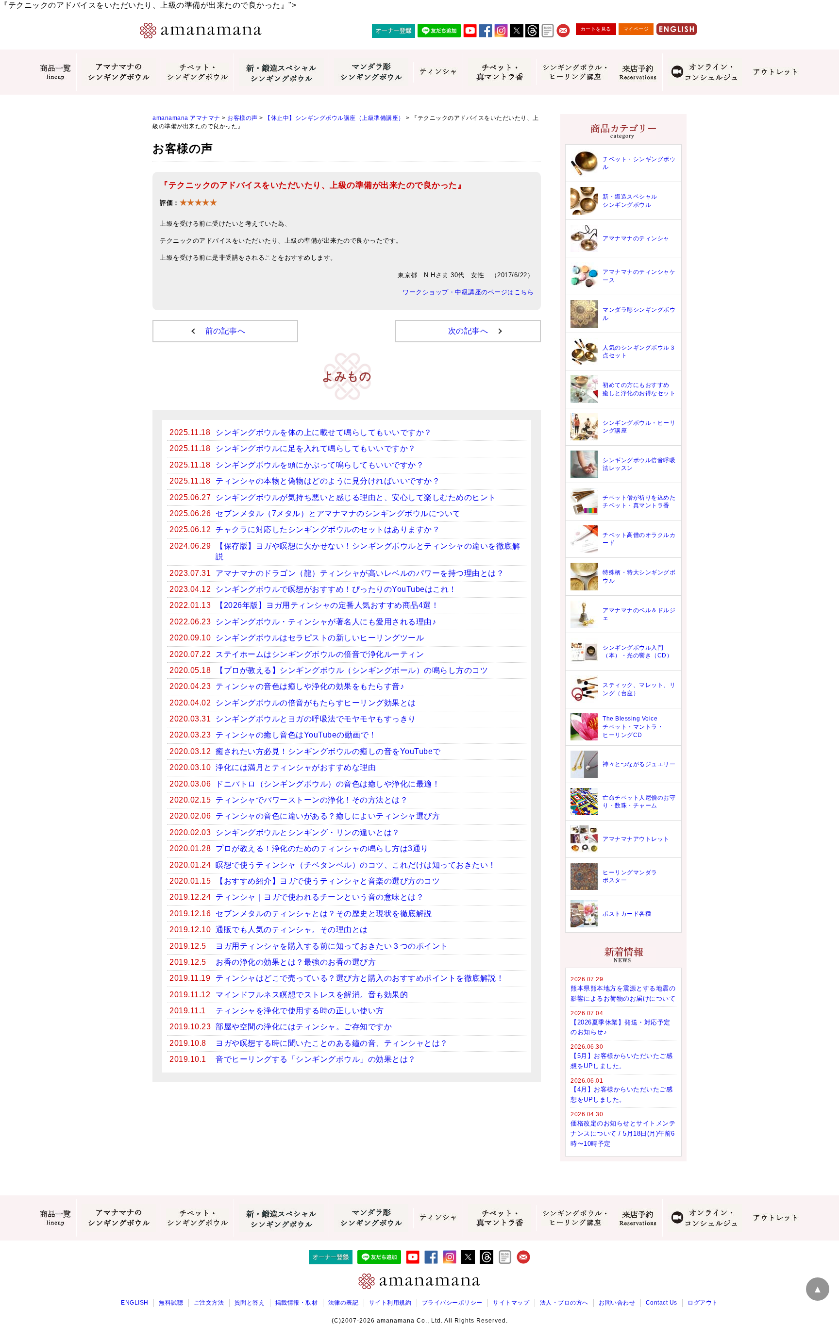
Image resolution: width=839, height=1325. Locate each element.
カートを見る (596, 29)
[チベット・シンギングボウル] (197, 72)
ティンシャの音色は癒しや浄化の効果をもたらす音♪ (310, 686)
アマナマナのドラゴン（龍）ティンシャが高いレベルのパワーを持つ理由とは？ (360, 573)
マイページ (636, 29)
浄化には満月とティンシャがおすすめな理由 (296, 767)
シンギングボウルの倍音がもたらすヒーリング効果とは (316, 703)
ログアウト (703, 1302)
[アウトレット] (775, 72)
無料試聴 (171, 1302)
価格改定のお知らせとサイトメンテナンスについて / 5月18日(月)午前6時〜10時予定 (623, 1133)
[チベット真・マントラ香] (499, 72)
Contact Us (661, 1302)
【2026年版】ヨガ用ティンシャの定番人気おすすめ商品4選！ (327, 605)
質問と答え (250, 1302)
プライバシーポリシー (452, 1302)
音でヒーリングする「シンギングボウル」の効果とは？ (316, 1059)
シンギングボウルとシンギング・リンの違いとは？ (308, 832)
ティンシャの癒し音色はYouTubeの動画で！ (296, 735)
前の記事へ (225, 331)
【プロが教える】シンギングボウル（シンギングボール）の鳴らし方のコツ (352, 670)
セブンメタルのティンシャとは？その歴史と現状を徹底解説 (324, 913)
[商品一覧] (55, 72)
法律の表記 (343, 1302)
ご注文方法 (209, 1302)
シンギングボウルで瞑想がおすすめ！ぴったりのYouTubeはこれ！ (336, 589)
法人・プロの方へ (564, 1302)
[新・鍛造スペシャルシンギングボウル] (281, 72)
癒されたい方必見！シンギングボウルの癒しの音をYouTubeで (328, 751)
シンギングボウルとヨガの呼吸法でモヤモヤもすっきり (316, 719)
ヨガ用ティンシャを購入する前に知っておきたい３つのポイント (332, 946)
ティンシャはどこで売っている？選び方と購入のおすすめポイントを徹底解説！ (360, 978)
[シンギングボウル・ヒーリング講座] (574, 72)
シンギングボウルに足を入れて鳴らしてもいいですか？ (316, 448)
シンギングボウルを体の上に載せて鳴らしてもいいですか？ (324, 432)
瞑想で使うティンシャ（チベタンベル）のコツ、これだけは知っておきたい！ (356, 865)
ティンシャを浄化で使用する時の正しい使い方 (300, 1010)
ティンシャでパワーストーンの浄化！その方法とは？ (312, 800)
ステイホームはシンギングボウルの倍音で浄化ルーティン (320, 654)
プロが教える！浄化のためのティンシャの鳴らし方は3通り (322, 848)
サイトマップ (511, 1302)
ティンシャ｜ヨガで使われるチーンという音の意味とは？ (320, 897)
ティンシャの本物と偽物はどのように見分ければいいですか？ (328, 481)
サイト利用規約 (390, 1302)
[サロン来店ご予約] (637, 72)
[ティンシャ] (438, 72)
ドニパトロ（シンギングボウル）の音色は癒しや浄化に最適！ (328, 784)
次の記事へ (468, 331)
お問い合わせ (617, 1302)
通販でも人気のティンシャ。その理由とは (292, 929)
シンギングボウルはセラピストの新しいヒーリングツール (320, 638)
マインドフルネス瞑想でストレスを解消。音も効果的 (312, 994)
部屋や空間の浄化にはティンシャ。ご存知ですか (304, 1027)
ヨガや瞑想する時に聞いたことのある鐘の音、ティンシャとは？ (332, 1043)
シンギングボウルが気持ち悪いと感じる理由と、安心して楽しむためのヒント (356, 497)
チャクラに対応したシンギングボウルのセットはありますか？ (328, 529)
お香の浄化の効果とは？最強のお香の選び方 (296, 962)
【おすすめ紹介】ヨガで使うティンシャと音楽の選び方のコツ (328, 881)
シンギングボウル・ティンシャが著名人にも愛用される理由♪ (326, 622)
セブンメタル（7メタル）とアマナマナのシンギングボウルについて (338, 513)
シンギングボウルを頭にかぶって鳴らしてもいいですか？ (320, 465)
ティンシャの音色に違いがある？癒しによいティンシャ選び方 (328, 816)
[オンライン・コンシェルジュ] (704, 72)
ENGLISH (135, 1302)
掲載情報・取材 (296, 1302)
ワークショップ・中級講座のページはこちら (468, 292)
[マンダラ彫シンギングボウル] (371, 72)
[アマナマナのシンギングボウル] (118, 72)
